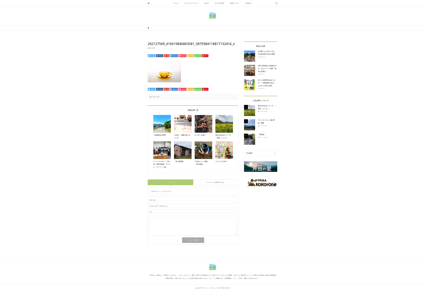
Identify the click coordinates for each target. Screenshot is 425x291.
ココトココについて (191, 3)
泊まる (206, 3)
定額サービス (234, 3)
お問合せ (248, 3)
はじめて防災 (219, 3)
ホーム (176, 3)
